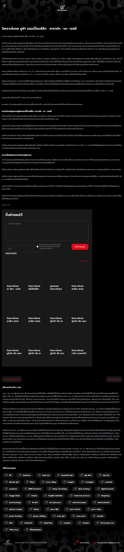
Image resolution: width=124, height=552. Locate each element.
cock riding (51, 482)
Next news (114, 379)
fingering (105, 495)
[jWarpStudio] (62, 8)
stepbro (67, 523)
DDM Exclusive (34, 488)
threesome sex (107, 523)
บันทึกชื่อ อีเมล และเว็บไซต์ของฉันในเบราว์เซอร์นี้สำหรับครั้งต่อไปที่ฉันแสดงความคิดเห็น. (50, 246)
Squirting (48, 523)
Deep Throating (60, 488)
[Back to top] (117, 545)
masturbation (104, 502)
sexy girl (61, 516)
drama (34, 495)
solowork (28, 523)
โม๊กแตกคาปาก (35, 529)
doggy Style (14, 495)
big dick (87, 475)
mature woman (15, 509)
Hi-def (35, 502)
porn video (96, 509)
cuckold (108, 482)
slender (100, 516)
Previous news (12, 379)
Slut (11, 523)
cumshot (13, 488)
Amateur (27, 475)
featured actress (82, 495)
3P (10, 475)
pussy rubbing (39, 516)
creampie (89, 482)
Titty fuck (13, 529)
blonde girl (14, 482)
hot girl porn (55, 502)
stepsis (85, 523)
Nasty (36, 509)
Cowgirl (70, 482)
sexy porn (80, 516)
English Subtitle (55, 495)
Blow (32, 482)
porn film (54, 509)
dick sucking (84, 488)
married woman (79, 502)
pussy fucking (15, 516)
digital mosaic (107, 488)
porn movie (75, 509)
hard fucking (15, 502)
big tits (106, 475)
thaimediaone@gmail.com (109, 542)
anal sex (46, 475)
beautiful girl (67, 475)
